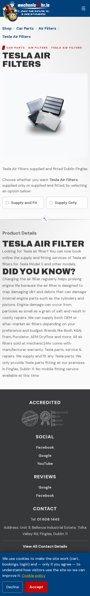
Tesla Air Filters (16, 36)
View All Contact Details (45, 546)
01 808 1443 (48, 519)
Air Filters (47, 28)
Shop (7, 28)
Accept (36, 586)
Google (45, 455)
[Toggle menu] (83, 8)
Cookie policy (33, 575)
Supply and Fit (24, 202)
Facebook (45, 447)
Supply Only (66, 202)
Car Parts (25, 28)
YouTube (45, 463)
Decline (12, 586)
